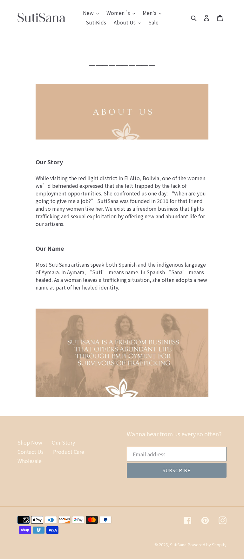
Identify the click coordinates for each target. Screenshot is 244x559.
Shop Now (29, 442)
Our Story (63, 442)
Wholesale (29, 461)
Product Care (68, 451)
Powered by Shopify (207, 545)
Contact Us (30, 451)
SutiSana (178, 545)
